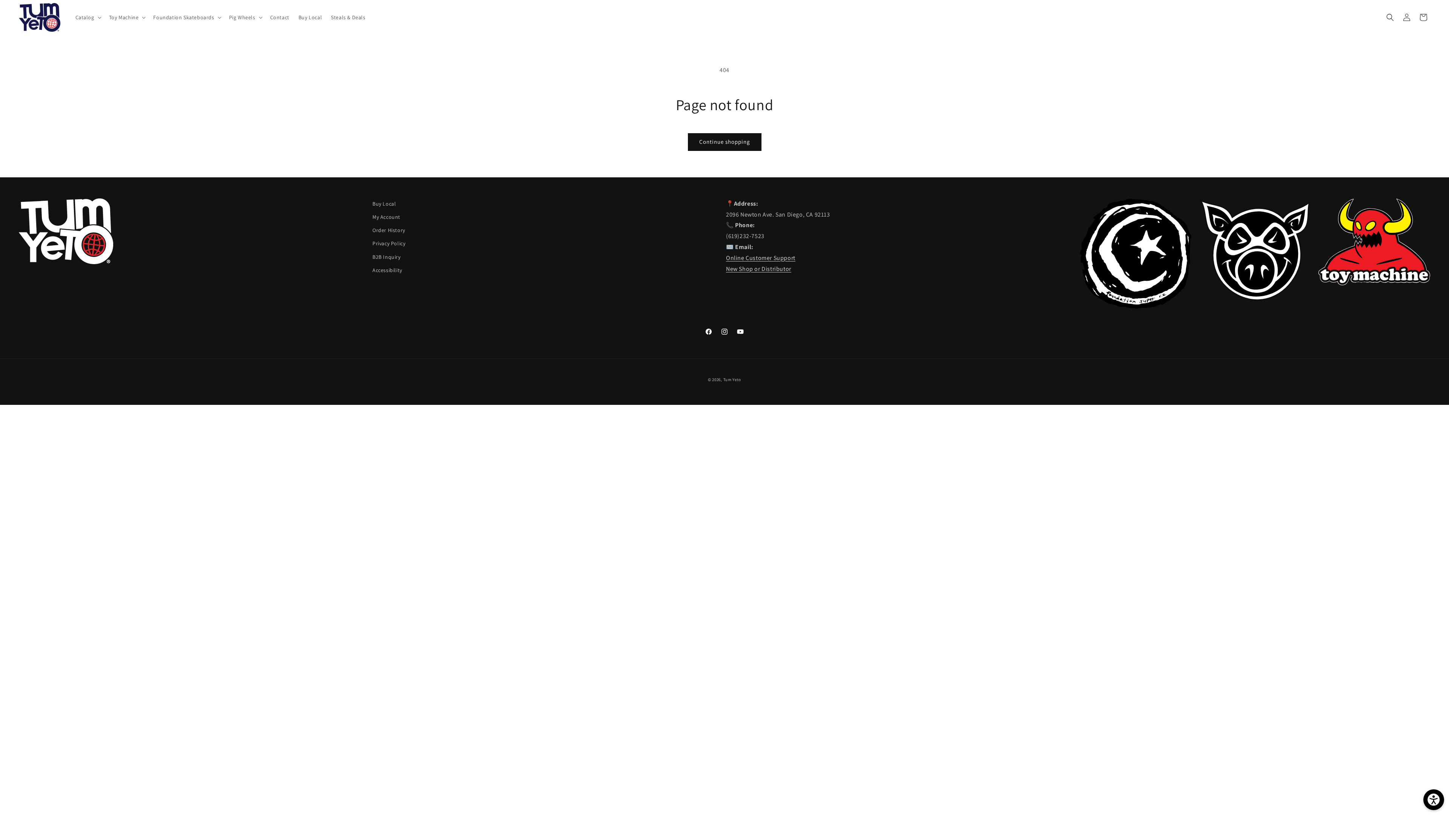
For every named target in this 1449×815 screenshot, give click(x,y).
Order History (388, 230)
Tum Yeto (732, 379)
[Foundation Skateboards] (1135, 307)
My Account (386, 217)
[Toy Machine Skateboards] (1374, 283)
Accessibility (387, 270)
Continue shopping (724, 141)
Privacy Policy (388, 243)
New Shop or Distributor (758, 269)
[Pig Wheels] (1255, 299)
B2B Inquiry (386, 257)
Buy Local (384, 203)
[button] (88, 17)
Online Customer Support (760, 258)
